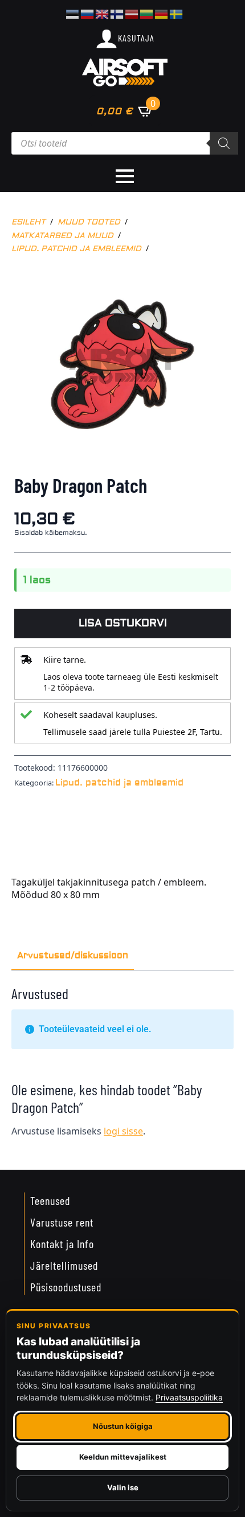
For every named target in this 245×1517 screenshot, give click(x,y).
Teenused (50, 1200)
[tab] (72, 955)
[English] (102, 13)
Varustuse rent (61, 1222)
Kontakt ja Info (62, 1243)
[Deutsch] (161, 13)
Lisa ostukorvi (123, 623)
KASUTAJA (136, 37)
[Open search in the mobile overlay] (124, 143)
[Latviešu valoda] (132, 13)
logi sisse (123, 1131)
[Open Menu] (125, 176)
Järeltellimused (64, 1265)
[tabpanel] (122, 1065)
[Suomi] (117, 13)
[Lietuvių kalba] (147, 13)
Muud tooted (89, 222)
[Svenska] (176, 13)
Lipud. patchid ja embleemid (76, 249)
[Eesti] (73, 13)
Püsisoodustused (65, 1287)
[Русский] (87, 13)
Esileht (28, 222)
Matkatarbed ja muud (62, 236)
